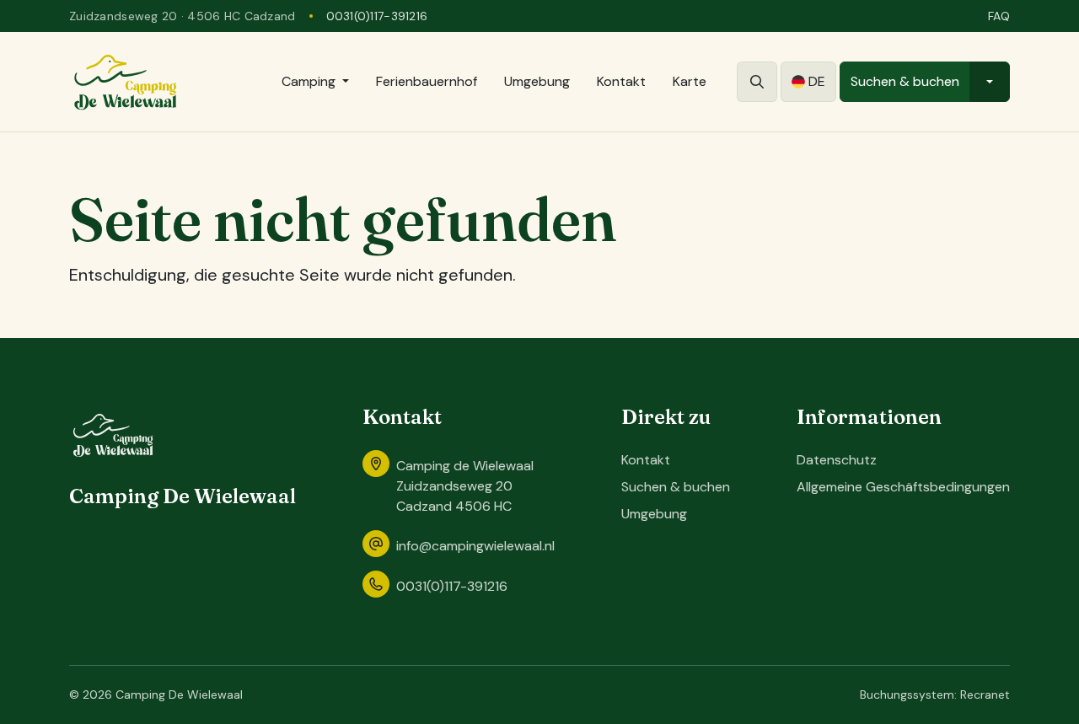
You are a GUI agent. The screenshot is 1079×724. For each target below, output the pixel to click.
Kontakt (621, 81)
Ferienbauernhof (426, 81)
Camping (309, 81)
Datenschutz (837, 460)
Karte (689, 81)
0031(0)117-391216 (377, 16)
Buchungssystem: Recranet (935, 694)
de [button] (816, 81)
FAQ (999, 16)
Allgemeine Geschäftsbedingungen (903, 487)
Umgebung (537, 81)
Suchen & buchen (905, 81)
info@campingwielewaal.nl (475, 546)
